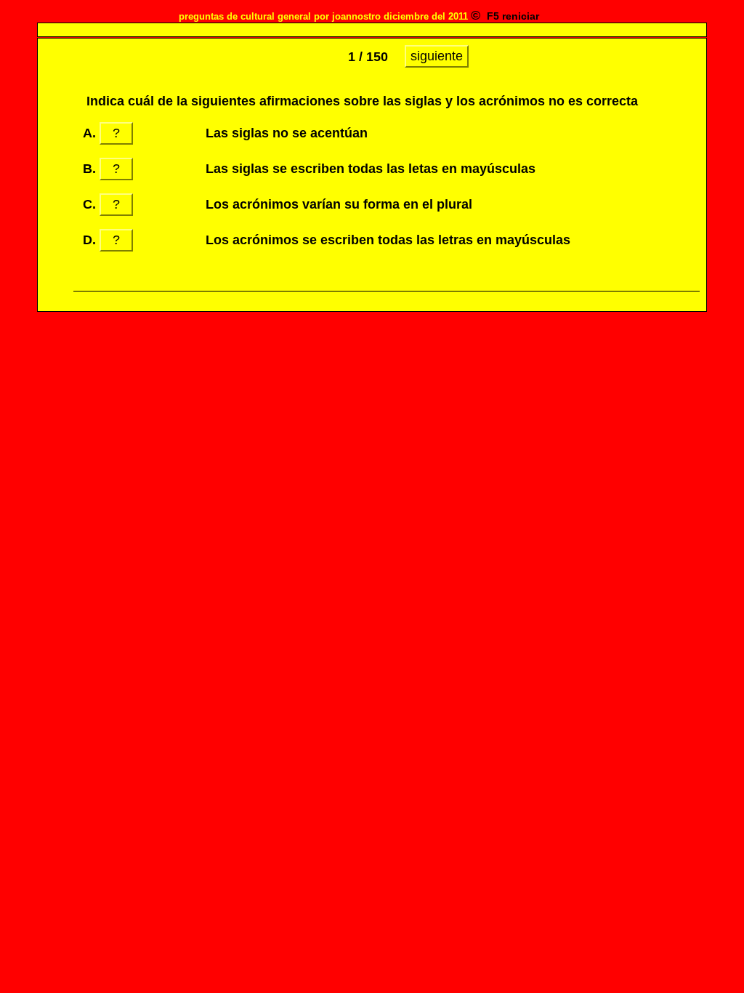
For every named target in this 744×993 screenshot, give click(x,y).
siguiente (437, 56)
